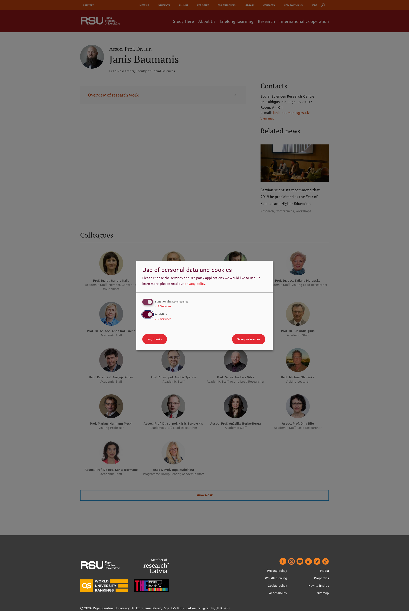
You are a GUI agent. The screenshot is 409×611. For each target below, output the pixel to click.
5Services (163, 319)
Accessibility (278, 593)
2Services (163, 306)
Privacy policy (277, 570)
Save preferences (248, 339)
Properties (321, 578)
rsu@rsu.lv (205, 608)
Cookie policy (277, 585)
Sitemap (323, 593)
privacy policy (194, 283)
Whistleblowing (276, 578)
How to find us (318, 585)
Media (324, 570)
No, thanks (154, 339)
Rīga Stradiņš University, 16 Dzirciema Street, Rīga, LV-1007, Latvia (144, 608)
